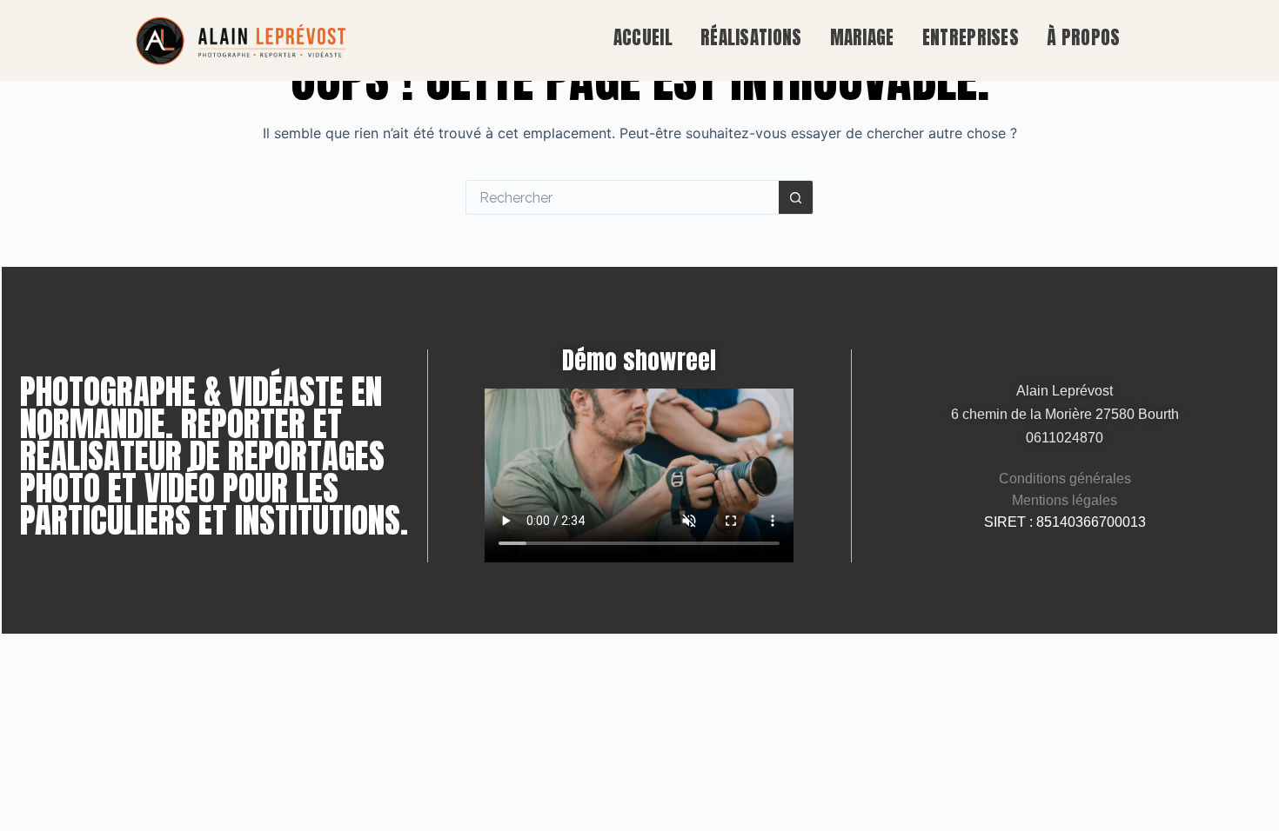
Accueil (643, 37)
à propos (1083, 37)
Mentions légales (1064, 500)
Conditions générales (1065, 478)
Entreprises (970, 37)
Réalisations (751, 37)
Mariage (861, 37)
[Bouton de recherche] (796, 197)
